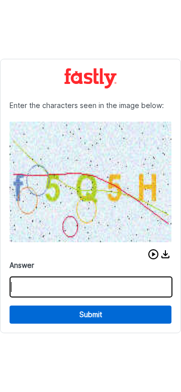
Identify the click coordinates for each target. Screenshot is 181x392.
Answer (22, 265)
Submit (90, 314)
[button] (153, 254)
